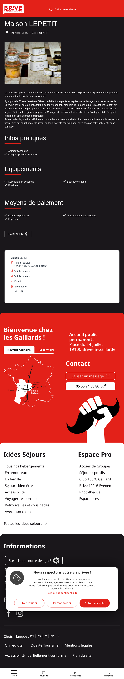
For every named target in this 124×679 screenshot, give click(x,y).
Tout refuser (29, 603)
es (39, 636)
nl (59, 636)
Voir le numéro (22, 271)
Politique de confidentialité (62, 593)
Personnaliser (62, 603)
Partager (15, 234)
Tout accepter (96, 603)
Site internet (20, 286)
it (46, 636)
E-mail (17, 281)
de (52, 636)
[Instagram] (23, 292)
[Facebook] (17, 292)
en (32, 636)
